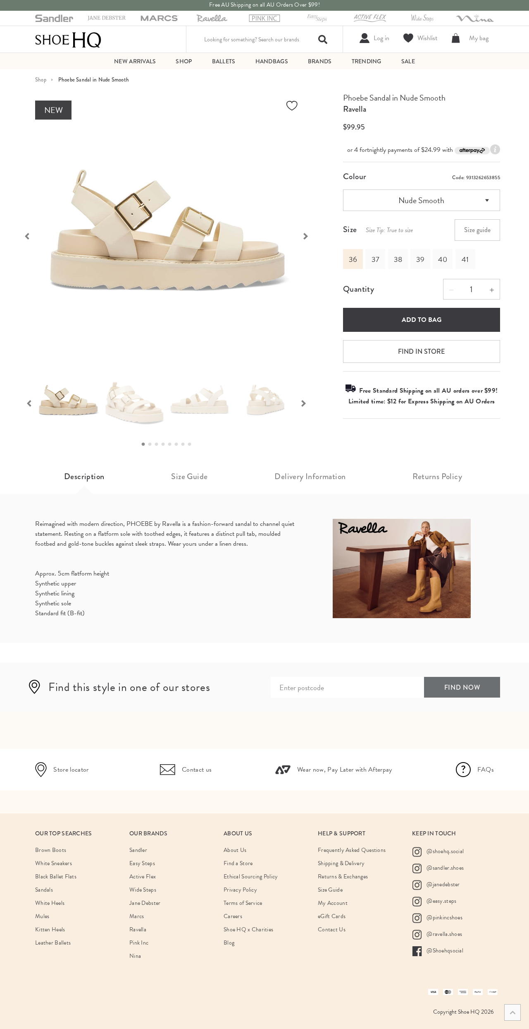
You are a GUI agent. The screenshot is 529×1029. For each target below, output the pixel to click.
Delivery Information (310, 476)
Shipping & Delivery (341, 863)
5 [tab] (172, 444)
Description (84, 476)
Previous (22, 235)
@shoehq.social (444, 851)
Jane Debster (144, 903)
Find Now (462, 687)
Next (310, 235)
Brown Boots (50, 850)
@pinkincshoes (443, 917)
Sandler (138, 850)
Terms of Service (243, 903)
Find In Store (421, 351)
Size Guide (189, 476)
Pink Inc (138, 942)
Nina (135, 956)
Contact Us (332, 929)
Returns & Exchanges (343, 876)
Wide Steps (142, 889)
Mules (42, 916)
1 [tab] (145, 444)
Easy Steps (142, 863)
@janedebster (442, 884)
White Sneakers (53, 863)
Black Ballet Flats (55, 876)
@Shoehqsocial (444, 950)
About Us (235, 850)
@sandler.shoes (444, 867)
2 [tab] (152, 444)
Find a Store (238, 863)
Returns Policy (437, 476)
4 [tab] (165, 444)
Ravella (354, 109)
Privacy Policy (240, 889)
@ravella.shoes (443, 933)
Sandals (44, 889)
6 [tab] (178, 444)
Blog (229, 942)
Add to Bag (421, 320)
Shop (40, 80)
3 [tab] (159, 444)
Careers (233, 916)
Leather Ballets (53, 942)
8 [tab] (192, 444)
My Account (333, 903)
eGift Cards (332, 916)
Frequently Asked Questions (352, 850)
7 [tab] (185, 444)
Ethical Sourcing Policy (251, 876)
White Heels (49, 903)
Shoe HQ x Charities (248, 929)
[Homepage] (68, 39)
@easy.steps (440, 900)
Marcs (136, 916)
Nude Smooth (421, 200)
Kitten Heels (50, 929)
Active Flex (142, 876)
